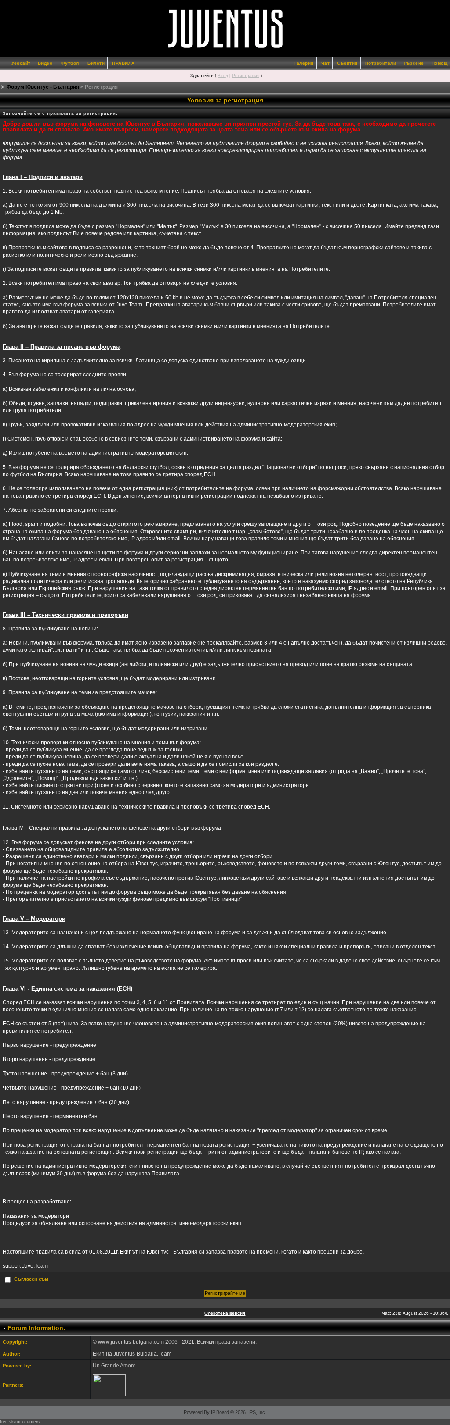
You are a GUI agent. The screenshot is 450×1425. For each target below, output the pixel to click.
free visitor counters (20, 1421)
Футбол (70, 63)
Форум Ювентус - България (43, 87)
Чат (325, 63)
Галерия (304, 63)
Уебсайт (21, 63)
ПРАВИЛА (123, 63)
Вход (223, 75)
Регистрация (245, 75)
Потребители (380, 63)
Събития (347, 63)
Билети (96, 63)
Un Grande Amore (114, 1366)
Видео (45, 63)
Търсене (413, 63)
